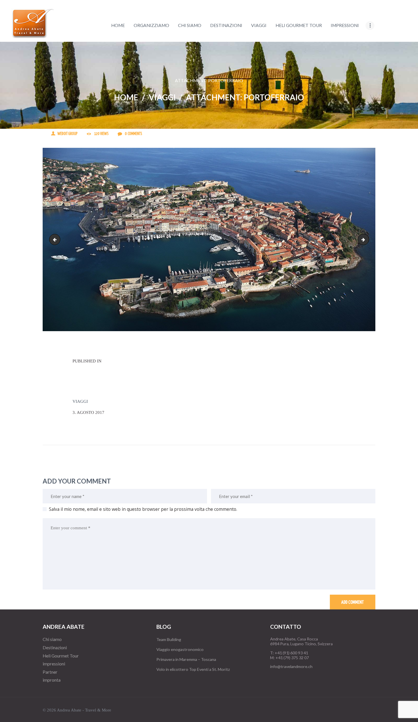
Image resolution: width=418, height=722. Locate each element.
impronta (52, 679)
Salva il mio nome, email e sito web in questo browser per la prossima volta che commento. (143, 509)
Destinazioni (55, 647)
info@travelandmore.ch (291, 666)
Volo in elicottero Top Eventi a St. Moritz (193, 669)
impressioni (54, 663)
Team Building (168, 639)
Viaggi (162, 97)
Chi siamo (52, 639)
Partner (50, 672)
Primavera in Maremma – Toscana (186, 659)
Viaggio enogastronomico (180, 649)
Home (126, 97)
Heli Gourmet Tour (61, 655)
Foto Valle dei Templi (56, 239)
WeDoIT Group (67, 134)
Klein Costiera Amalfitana (367, 239)
